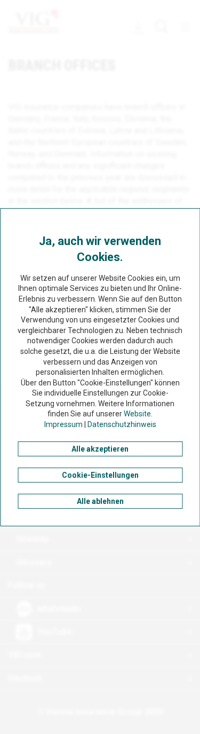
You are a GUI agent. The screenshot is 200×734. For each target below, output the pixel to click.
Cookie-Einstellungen (100, 475)
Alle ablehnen (100, 501)
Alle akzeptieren (100, 449)
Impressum (63, 424)
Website (137, 413)
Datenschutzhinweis (121, 424)
